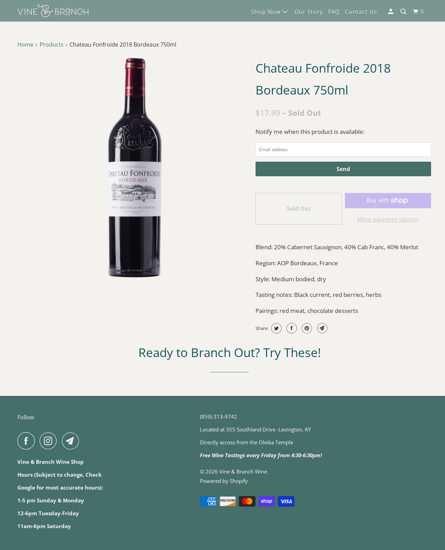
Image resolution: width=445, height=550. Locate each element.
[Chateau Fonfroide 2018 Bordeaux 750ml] (135, 168)
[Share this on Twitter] (275, 328)
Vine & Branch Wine (243, 471)
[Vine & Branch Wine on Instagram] (50, 441)
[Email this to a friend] (321, 328)
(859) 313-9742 (218, 416)
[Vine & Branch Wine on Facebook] (27, 441)
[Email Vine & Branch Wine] (72, 441)
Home (25, 44)
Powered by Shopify (224, 480)
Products (52, 44)
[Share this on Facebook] (291, 328)
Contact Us (361, 12)
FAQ (334, 12)
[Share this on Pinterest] (306, 328)
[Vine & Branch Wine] (53, 10)
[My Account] (391, 11)
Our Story (308, 12)
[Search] (404, 11)
